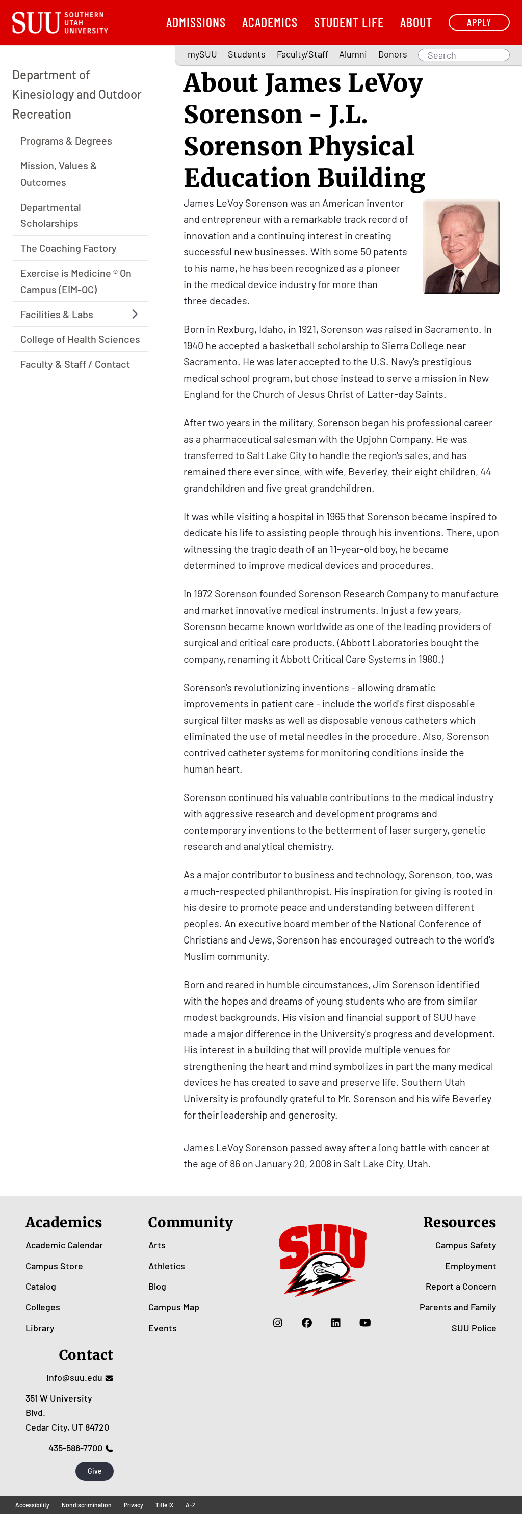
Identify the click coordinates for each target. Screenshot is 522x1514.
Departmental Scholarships (50, 215)
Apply (479, 22)
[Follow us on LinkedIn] (336, 1323)
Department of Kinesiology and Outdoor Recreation (77, 94)
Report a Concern (461, 1286)
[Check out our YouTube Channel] (365, 1323)
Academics (270, 22)
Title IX (164, 1504)
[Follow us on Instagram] (278, 1323)
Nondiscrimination (87, 1504)
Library (40, 1327)
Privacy (133, 1504)
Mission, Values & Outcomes (58, 173)
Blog (157, 1286)
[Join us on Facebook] (307, 1323)
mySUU (202, 54)
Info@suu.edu (74, 1377)
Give (95, 1471)
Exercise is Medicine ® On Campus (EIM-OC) (76, 281)
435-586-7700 (75, 1447)
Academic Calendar (64, 1244)
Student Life (349, 22)
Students (247, 54)
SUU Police (474, 1327)
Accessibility (32, 1504)
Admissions (196, 22)
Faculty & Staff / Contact (75, 364)
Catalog (40, 1286)
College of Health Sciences (80, 339)
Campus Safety (466, 1244)
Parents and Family (458, 1306)
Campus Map (173, 1306)
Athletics (166, 1265)
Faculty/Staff (302, 54)
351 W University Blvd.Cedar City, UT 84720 (67, 1412)
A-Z (191, 1504)
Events (162, 1327)
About (416, 22)
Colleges (42, 1306)
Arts (157, 1244)
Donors (392, 54)
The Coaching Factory (68, 248)
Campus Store (54, 1265)
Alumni (353, 54)
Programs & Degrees (66, 140)
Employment (471, 1265)
